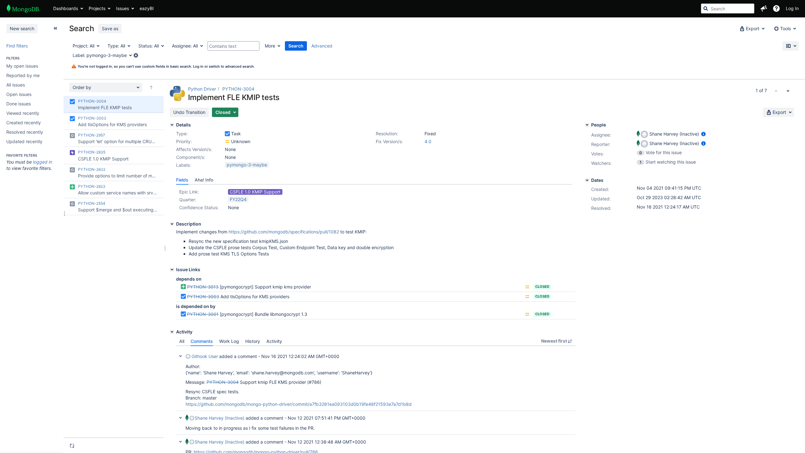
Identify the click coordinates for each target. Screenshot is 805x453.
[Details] (172, 125)
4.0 (428, 141)
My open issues (22, 66)
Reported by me (23, 75)
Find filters (17, 45)
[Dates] (587, 180)
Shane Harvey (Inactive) (219, 418)
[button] (764, 8)
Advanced (321, 45)
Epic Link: (189, 191)
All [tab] (181, 341)
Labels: (183, 165)
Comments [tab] (202, 341)
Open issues (18, 94)
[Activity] (172, 332)
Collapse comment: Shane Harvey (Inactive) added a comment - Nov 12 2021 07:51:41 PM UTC (180, 417)
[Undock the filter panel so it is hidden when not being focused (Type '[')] (55, 28)
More (270, 45)
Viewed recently (22, 113)
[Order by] (151, 87)
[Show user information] (703, 134)
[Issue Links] (172, 269)
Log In (792, 8)
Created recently (23, 122)
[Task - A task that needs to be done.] (227, 133)
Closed (542, 286)
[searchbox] (727, 8)
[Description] (172, 224)
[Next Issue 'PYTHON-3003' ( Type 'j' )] (788, 90)
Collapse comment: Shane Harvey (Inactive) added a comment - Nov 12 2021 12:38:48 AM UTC (180, 441)
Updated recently (24, 141)
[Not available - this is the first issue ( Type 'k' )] (776, 90)
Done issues (18, 103)
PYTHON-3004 (238, 89)
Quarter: (187, 199)
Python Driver (202, 89)
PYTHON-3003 (203, 296)
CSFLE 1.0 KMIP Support (255, 191)
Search (295, 45)
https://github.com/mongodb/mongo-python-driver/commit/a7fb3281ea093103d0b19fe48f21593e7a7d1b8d (299, 404)
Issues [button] (122, 8)
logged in (42, 162)
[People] (587, 125)
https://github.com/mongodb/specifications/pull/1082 (284, 231)
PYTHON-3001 (203, 314)
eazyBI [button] (147, 8)
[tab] (182, 180)
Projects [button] (97, 8)
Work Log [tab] (229, 341)
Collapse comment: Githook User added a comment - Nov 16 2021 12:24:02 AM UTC (180, 356)
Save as (110, 28)
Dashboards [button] (65, 8)
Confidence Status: (199, 207)
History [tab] (252, 341)
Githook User (205, 356)
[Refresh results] (72, 445)
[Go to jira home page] (23, 8)
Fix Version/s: (389, 141)
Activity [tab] (274, 341)
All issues (15, 84)
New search (22, 28)
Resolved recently (24, 132)
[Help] (776, 8)
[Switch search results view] (790, 46)
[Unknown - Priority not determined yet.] (227, 141)
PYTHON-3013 (203, 286)
